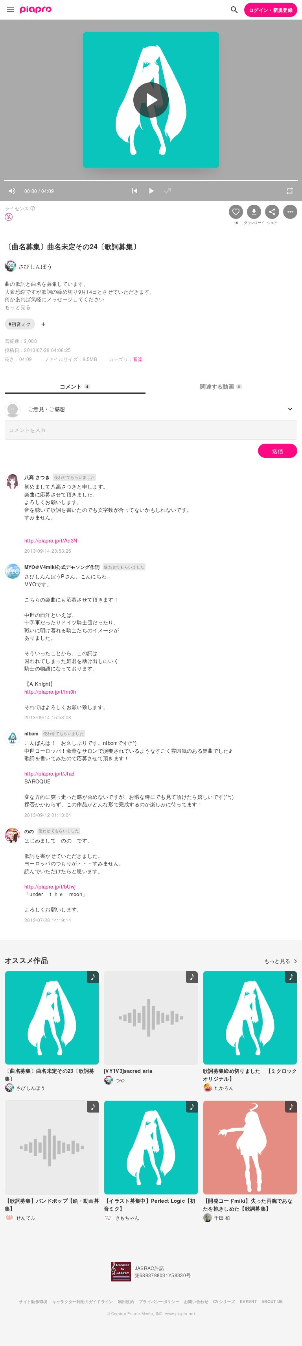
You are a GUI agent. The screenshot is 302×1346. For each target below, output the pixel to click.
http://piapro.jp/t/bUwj (50, 886)
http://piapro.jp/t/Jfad (49, 773)
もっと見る (277, 961)
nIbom (31, 733)
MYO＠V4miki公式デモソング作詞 (61, 566)
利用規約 (126, 1301)
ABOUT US (272, 1301)
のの (29, 831)
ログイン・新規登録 (271, 9)
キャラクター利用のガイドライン (82, 1301)
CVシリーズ (224, 1301)
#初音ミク (20, 323)
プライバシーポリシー (159, 1301)
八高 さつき (37, 477)
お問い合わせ (196, 1301)
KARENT (248, 1301)
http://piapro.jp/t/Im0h (50, 691)
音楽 (138, 358)
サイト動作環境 (33, 1301)
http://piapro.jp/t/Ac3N (50, 540)
